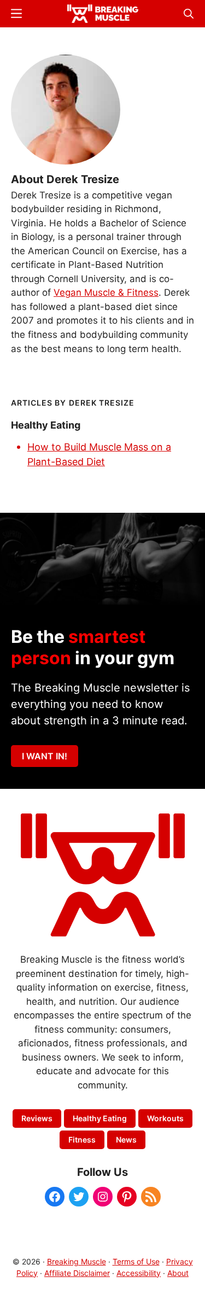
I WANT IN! (44, 756)
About (178, 1273)
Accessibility (138, 1273)
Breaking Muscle (76, 1261)
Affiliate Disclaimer (77, 1273)
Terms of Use (136, 1261)
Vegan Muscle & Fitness (106, 292)
